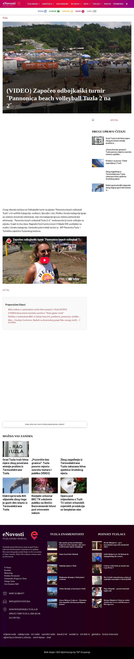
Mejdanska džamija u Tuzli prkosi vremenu (71, 578)
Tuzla (5, 18)
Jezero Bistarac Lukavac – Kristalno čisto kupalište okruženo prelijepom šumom (72, 602)
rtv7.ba (6, 290)
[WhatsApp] (41, 121)
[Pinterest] (53, 121)
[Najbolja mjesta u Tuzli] (52, 568)
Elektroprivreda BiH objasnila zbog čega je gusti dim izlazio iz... (118, 187)
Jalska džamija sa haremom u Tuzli (72, 589)
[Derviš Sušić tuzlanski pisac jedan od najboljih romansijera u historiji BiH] (97, 580)
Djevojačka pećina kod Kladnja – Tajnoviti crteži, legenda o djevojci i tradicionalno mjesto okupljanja (72, 545)
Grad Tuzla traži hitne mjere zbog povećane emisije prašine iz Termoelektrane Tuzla (15, 466)
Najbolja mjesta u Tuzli (67, 566)
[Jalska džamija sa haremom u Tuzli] (52, 591)
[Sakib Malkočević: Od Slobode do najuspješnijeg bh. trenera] (97, 557)
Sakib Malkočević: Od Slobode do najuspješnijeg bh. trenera (116, 555)
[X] (29, 121)
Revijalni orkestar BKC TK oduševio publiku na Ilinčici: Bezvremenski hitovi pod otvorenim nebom (44, 504)
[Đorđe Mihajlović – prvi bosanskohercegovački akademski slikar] (97, 545)
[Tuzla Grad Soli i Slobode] (52, 557)
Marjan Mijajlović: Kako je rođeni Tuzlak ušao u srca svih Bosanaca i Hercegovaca (116, 602)
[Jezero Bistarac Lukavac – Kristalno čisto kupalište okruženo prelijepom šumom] (52, 603)
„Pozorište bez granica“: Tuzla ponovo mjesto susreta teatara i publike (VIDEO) (42, 466)
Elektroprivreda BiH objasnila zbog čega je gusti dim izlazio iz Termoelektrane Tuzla (15, 502)
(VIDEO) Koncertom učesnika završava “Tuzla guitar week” (36, 313)
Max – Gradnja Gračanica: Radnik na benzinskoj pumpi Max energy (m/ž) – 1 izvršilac (44, 321)
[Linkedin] (47, 121)
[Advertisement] (44, 165)
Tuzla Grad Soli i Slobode (68, 554)
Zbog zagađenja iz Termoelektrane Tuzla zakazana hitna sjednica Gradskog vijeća (73, 466)
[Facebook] (23, 121)
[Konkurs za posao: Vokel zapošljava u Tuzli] (98, 163)
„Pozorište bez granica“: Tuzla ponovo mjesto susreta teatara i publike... (118, 152)
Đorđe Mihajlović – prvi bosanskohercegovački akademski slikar (116, 545)
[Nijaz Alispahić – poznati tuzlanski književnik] (97, 591)
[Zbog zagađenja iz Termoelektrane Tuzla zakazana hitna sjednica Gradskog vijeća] (73, 449)
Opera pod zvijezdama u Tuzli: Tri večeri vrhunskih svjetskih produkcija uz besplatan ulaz (72, 502)
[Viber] (35, 121)
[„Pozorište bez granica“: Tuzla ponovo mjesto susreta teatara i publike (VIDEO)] (45, 449)
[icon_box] (13, 593)
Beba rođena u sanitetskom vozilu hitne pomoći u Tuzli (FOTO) (37, 309)
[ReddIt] (59, 121)
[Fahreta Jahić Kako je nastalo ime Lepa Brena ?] (97, 568)
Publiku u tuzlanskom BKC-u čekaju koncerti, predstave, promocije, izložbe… (44, 316)
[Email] (65, 121)
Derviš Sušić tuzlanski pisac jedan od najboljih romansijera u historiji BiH (117, 578)
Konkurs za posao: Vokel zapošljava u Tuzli (116, 162)
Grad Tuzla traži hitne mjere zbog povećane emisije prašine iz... (118, 140)
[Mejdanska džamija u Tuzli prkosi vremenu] (52, 580)
